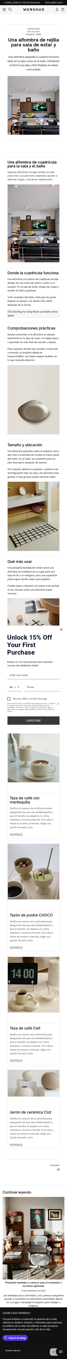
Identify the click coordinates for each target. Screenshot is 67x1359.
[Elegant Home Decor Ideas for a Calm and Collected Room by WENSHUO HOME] (33, 1238)
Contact (61, 1351)
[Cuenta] (57, 9)
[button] (58, 1169)
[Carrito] (62, 9)
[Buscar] (10, 9)
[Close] (61, 629)
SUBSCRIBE (33, 720)
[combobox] (14, 687)
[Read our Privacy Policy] (58, 704)
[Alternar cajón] (4, 9)
